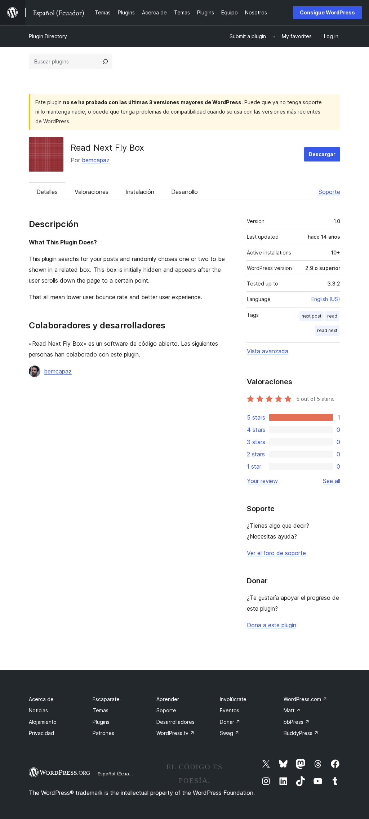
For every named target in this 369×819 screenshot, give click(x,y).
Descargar (322, 154)
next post (311, 316)
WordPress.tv (175, 733)
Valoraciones (91, 191)
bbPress (297, 722)
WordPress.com (305, 699)
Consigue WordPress (327, 12)
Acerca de (41, 699)
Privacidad (41, 733)
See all (331, 480)
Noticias (38, 710)
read (332, 316)
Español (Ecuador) (118, 773)
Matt (292, 710)
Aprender (167, 699)
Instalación (139, 191)
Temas (100, 710)
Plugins (101, 722)
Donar (230, 722)
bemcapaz (96, 160)
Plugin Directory (48, 36)
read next (327, 330)
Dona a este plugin (271, 625)
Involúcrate (233, 699)
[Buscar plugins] (105, 61)
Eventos (229, 710)
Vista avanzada (267, 351)
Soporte (329, 191)
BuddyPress (301, 733)
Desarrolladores (175, 722)
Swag (229, 733)
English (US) (325, 299)
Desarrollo (184, 191)
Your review (262, 480)
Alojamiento (43, 722)
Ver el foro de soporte (276, 553)
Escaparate (106, 699)
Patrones (103, 733)
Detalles (47, 191)
